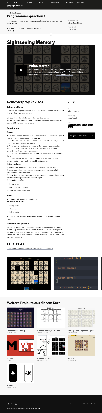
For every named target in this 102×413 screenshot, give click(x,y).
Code (70, 127)
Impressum (66, 403)
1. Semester (72, 29)
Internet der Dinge (75, 23)
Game (90, 125)
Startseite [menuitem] (29, 2)
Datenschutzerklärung (64, 74)
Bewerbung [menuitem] (80, 2)
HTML (84, 125)
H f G (15, 5)
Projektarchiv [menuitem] (69, 2)
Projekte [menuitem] (41, 2)
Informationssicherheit (89, 403)
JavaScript (77, 125)
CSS (70, 125)
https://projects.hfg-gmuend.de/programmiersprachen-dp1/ (30, 248)
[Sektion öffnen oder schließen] (51, 34)
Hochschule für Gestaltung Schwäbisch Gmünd (23, 408)
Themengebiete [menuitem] (54, 2)
